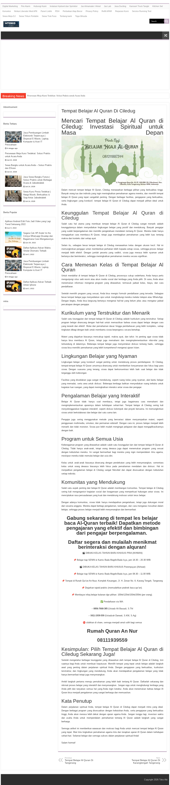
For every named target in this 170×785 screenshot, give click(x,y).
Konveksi (6, 11)
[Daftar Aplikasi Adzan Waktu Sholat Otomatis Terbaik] (13, 252)
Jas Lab (107, 6)
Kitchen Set (157, 6)
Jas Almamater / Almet (91, 6)
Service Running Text (141, 11)
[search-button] (166, 21)
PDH (57, 11)
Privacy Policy (92, 11)
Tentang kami (66, 16)
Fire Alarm (25, 6)
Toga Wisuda (81, 16)
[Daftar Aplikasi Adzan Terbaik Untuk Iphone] (13, 286)
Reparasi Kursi (122, 11)
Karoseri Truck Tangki (139, 6)
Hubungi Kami (40, 6)
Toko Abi (163, 779)
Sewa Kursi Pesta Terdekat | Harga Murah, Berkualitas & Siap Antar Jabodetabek (37, 194)
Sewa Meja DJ (9, 16)
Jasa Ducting (120, 6)
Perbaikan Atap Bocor (72, 11)
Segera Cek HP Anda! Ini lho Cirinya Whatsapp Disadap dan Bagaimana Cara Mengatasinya (38, 236)
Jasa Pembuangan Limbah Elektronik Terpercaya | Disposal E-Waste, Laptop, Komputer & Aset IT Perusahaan (27, 138)
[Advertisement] (85, 65)
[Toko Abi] (11, 23)
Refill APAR (107, 11)
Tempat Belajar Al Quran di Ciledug (112, 215)
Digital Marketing (10, 6)
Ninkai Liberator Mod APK (25, 11)
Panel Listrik (46, 11)
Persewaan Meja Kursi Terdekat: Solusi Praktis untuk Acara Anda (56, 95)
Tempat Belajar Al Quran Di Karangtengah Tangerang (146, 760)
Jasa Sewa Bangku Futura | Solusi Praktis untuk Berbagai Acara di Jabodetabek (37, 180)
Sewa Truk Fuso (49, 16)
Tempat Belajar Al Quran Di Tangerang (79, 760)
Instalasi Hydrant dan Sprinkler (64, 6)
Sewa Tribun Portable (29, 16)
